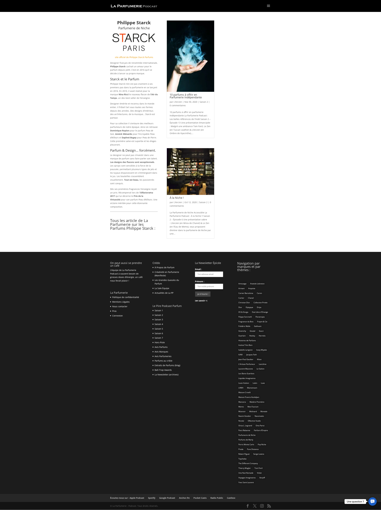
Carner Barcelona (245, 293)
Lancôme (262, 364)
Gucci (261, 331)
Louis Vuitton (243, 383)
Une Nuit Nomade (245, 473)
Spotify (151, 497)
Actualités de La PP (164, 292)
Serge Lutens (258, 454)
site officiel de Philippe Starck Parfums (134, 57)
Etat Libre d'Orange (260, 312)
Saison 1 (159, 310)
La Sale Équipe (162, 288)
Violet (259, 473)
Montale (263, 411)
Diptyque (249, 307)
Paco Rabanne (244, 430)
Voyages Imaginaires (247, 477)
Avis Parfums (161, 347)
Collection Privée (260, 302)
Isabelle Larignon (245, 350)
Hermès (262, 335)
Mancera (242, 402)
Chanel (251, 298)
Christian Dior (244, 302)
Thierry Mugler (244, 468)
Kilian (259, 359)
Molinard (253, 411)
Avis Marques (161, 351)
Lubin (255, 383)
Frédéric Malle (244, 326)
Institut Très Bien (245, 345)
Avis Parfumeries (163, 356)
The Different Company (248, 463)
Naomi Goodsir (244, 416)
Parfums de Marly (245, 439)
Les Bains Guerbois (246, 373)
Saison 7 (159, 337)
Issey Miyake (261, 350)
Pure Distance (253, 449)
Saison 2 (204, 101)
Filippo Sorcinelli (245, 317)
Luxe (263, 383)
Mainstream (252, 388)
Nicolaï (241, 421)
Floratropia (260, 317)
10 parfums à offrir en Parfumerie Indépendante (186, 96)
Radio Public (216, 497)
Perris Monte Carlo (246, 444)
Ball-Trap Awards (163, 370)
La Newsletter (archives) (166, 374)
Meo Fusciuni (253, 406)
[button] (372, 501)
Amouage (242, 283)
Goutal (252, 331)
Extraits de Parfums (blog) (167, 365)
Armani (241, 288)
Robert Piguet (244, 454)
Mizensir (242, 411)
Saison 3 (159, 319)
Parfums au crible (163, 360)
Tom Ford (258, 468)
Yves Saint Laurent (246, 482)
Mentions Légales (121, 301)
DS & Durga (243, 312)
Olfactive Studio (254, 421)
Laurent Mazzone (245, 368)
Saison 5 (159, 328)
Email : (198, 269)
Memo (241, 406)
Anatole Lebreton (257, 283)
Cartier (241, 298)
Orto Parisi (260, 425)
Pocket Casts (200, 497)
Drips (259, 307)
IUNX (240, 354)
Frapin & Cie (262, 321)
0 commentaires (178, 105)
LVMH (240, 388)
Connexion (117, 315)
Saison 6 (159, 333)
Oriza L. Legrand (245, 425)
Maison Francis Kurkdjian (248, 397)
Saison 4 (159, 324)
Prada (240, 449)
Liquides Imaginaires (247, 378)
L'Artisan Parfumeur (246, 364)
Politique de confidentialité (125, 297)
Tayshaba (242, 458)
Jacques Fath (251, 354)
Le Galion (260, 368)
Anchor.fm (184, 497)
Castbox (231, 497)
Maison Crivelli (244, 392)
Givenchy (242, 331)
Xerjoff (262, 477)
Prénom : (199, 281)
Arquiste (251, 288)
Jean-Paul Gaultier (245, 359)
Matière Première (257, 402)
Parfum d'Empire (261, 430)
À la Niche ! (177, 198)
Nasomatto (259, 416)
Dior (240, 307)
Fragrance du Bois (245, 321)
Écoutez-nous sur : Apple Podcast (127, 497)
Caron (259, 293)
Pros (114, 311)
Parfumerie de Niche (247, 435)
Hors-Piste (160, 342)
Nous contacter (119, 306)
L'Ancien (178, 101)
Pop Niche (262, 444)
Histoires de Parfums (247, 340)
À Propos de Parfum (164, 267)
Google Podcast (167, 497)
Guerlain (242, 335)
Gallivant (257, 326)
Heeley (252, 335)
